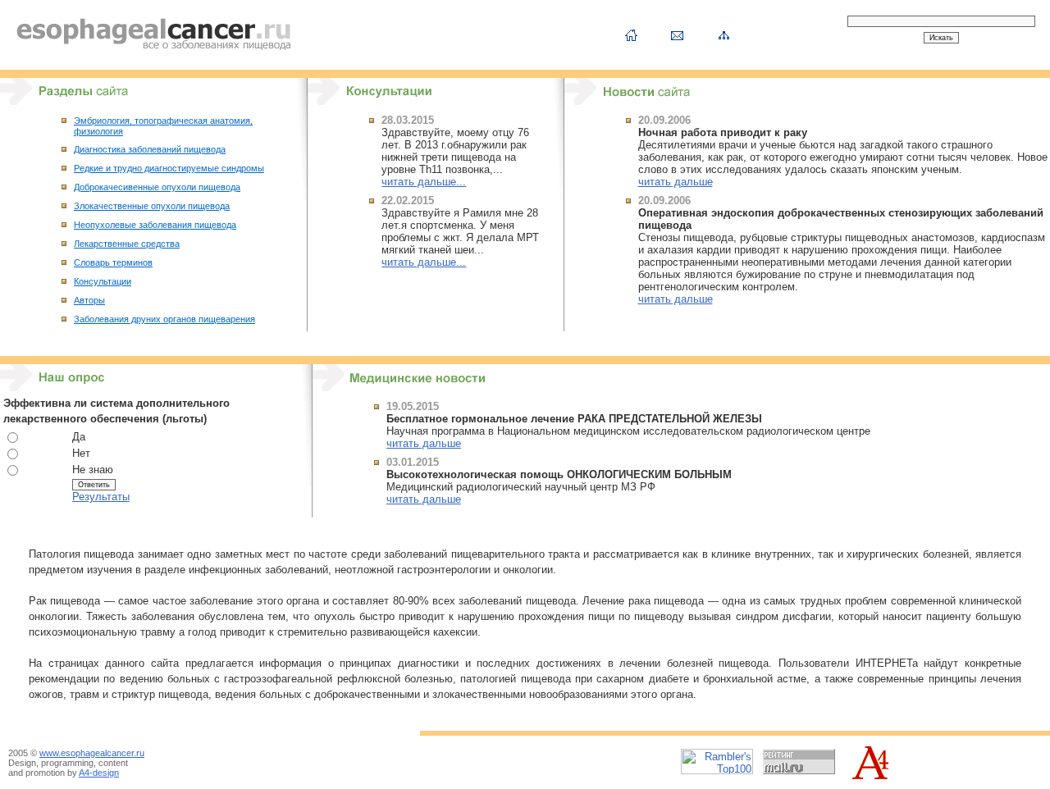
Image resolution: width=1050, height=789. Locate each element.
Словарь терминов (113, 262)
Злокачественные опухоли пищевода (152, 206)
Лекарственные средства (127, 244)
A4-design (99, 773)
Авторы (89, 300)
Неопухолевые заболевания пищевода (155, 225)
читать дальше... (423, 182)
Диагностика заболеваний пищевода (150, 149)
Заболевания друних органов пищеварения (164, 319)
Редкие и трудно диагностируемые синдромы (169, 168)
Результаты (101, 496)
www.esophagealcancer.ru (91, 753)
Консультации (102, 281)
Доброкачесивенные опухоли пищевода (157, 187)
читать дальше (675, 182)
